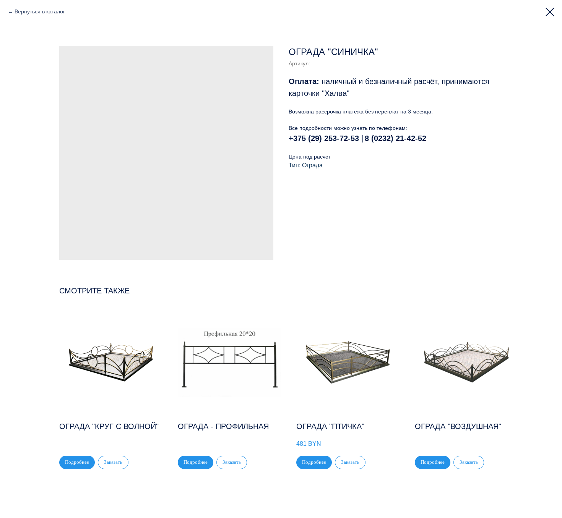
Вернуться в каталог (40, 11)
